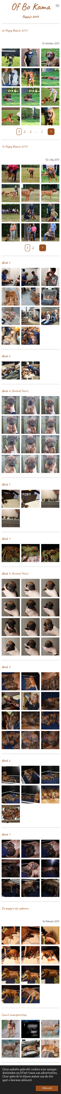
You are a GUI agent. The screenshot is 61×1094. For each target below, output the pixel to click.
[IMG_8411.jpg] (10, 232)
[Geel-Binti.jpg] (30, 464)
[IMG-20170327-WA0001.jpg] (10, 370)
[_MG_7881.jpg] (50, 888)
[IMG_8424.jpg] (30, 232)
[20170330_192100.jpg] (50, 277)
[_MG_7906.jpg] (30, 775)
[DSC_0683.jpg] (30, 701)
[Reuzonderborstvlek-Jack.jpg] (30, 444)
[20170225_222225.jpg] (50, 794)
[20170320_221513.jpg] (10, 553)
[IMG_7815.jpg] (50, 955)
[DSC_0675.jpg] (30, 681)
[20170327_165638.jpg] (30, 370)
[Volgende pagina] (51, 131)
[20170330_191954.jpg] (30, 277)
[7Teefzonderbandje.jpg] (10, 627)
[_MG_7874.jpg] (10, 888)
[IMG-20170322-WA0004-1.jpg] (50, 498)
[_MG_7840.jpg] (30, 868)
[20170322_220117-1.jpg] (30, 498)
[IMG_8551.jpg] (10, 57)
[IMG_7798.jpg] (30, 935)
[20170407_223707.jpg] (10, 335)
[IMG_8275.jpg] (10, 193)
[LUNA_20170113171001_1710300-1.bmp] (30, 1029)
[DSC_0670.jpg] (10, 681)
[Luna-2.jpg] (10, 1029)
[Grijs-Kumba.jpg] (10, 424)
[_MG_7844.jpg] (30, 848)
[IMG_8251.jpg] (50, 173)
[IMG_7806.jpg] (30, 955)
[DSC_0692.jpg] (30, 720)
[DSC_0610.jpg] (50, 974)
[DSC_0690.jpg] (10, 720)
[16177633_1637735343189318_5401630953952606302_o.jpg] (50, 1029)
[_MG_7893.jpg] (30, 794)
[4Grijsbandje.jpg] (10, 607)
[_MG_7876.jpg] (30, 888)
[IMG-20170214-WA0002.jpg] (50, 1048)
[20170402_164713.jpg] (50, 316)
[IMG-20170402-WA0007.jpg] (30, 335)
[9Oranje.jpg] (50, 627)
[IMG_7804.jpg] (10, 955)
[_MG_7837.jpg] (50, 848)
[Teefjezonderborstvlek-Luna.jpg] (10, 444)
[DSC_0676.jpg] (50, 681)
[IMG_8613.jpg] (50, 97)
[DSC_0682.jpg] (10, 701)
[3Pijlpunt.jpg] (50, 588)
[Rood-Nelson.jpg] (50, 424)
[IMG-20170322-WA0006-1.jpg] (10, 518)
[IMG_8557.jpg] (50, 57)
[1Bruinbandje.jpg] (10, 588)
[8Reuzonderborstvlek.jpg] (30, 627)
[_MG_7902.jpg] (10, 775)
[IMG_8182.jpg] (10, 173)
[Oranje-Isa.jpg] (50, 444)
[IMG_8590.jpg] (30, 77)
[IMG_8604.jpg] (50, 77)
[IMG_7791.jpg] (10, 935)
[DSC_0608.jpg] (30, 974)
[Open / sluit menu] (57, 5)
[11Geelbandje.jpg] (30, 646)
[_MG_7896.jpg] (50, 775)
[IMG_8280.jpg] (30, 193)
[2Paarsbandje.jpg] (30, 588)
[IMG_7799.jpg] (50, 935)
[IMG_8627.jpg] (30, 116)
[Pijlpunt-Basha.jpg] (50, 405)
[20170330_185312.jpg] (10, 296)
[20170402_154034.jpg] (30, 316)
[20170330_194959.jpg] (50, 296)
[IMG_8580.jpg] (30, 57)
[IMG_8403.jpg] (50, 213)
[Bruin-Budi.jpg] (10, 405)
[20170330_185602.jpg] (10, 277)
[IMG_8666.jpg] (50, 116)
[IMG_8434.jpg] (50, 232)
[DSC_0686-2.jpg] (50, 701)
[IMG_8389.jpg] (30, 213)
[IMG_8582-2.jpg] (10, 77)
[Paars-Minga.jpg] (30, 405)
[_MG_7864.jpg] (50, 868)
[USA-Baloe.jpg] (50, 464)
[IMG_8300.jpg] (50, 193)
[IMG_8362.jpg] (10, 213)
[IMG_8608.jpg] (30, 97)
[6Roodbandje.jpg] (50, 607)
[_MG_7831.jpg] (10, 848)
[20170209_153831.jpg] (30, 1048)
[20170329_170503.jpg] (10, 316)
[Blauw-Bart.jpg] (10, 464)
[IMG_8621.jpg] (10, 116)
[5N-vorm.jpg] (30, 607)
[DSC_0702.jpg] (10, 740)
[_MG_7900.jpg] (10, 794)
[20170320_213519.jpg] (30, 553)
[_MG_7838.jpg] (10, 868)
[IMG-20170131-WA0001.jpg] (10, 1048)
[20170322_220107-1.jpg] (10, 498)
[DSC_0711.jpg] (30, 740)
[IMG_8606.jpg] (10, 97)
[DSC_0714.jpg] (50, 740)
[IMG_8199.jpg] (30, 173)
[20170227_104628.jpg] (10, 814)
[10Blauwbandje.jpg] (10, 646)
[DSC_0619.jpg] (10, 994)
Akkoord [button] (47, 1088)
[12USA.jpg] (50, 646)
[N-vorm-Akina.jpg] (30, 424)
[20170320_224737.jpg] (50, 553)
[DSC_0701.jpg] (50, 720)
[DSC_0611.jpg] (10, 974)
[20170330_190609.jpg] (30, 296)
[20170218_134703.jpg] (30, 994)
